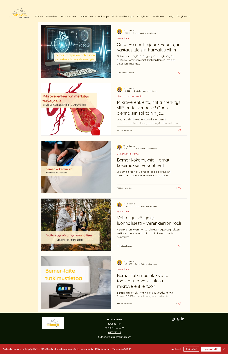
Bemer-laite (123, 38)
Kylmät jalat (123, 211)
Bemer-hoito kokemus (128, 154)
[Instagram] (173, 319)
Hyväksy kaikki (211, 349)
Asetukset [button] (176, 349)
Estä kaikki (191, 349)
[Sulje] (224, 349)
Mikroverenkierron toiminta (130, 96)
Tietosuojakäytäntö (121, 349)
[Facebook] (178, 319)
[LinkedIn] (183, 319)
